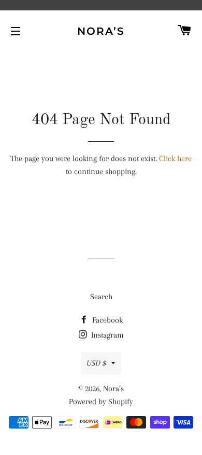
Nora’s (101, 31)
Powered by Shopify (101, 401)
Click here (175, 158)
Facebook (106, 320)
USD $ (96, 363)
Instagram (106, 335)
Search (101, 296)
